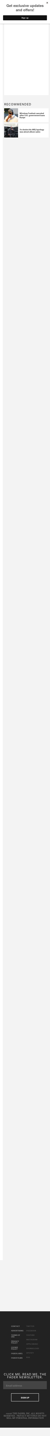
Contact (15, 1326)
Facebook (31, 1330)
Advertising (17, 1330)
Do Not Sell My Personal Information (26, 1417)
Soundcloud (32, 1348)
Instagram (31, 1339)
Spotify (30, 1352)
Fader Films (17, 1357)
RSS (28, 1357)
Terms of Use (15, 1335)
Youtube (30, 1334)
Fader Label (17, 1353)
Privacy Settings (27, 1416)
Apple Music (32, 1343)
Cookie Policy (14, 1348)
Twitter (30, 1326)
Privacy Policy (15, 1342)
